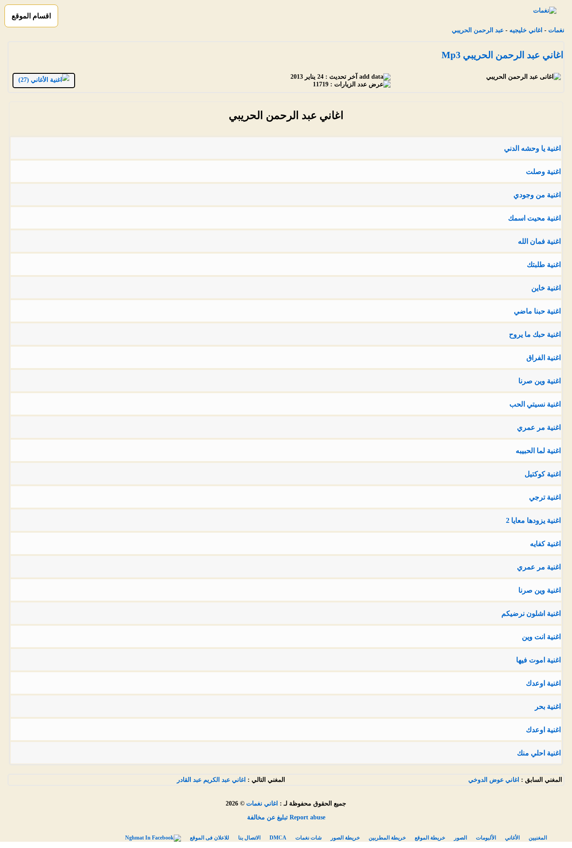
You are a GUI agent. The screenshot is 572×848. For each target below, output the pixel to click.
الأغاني (512, 838)
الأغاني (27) (34, 79)
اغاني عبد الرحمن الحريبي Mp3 (503, 55)
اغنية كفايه (545, 543)
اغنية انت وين (541, 636)
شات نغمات (308, 838)
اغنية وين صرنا (539, 381)
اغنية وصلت (543, 171)
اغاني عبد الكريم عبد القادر (211, 779)
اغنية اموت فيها (538, 660)
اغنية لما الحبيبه (538, 450)
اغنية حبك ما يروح (535, 334)
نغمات (556, 30)
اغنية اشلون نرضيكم (531, 613)
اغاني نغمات (262, 803)
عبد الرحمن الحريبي (478, 30)
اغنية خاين (546, 288)
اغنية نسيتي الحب (535, 404)
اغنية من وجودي (537, 195)
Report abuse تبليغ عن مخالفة (286, 817)
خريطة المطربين (387, 838)
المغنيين (538, 838)
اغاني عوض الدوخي (493, 779)
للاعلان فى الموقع (209, 838)
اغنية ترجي (545, 497)
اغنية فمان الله (539, 241)
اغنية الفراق (543, 357)
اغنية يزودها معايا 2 (533, 520)
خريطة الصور (345, 838)
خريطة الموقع (430, 838)
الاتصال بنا (249, 838)
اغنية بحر (548, 706)
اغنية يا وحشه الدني (532, 148)
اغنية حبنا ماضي (537, 311)
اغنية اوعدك (543, 683)
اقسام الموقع (31, 16)
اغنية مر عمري (539, 427)
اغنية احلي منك (539, 753)
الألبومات (486, 838)
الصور (460, 838)
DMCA (277, 838)
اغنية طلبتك (544, 264)
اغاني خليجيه (526, 30)
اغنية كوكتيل (543, 474)
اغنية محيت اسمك (534, 218)
